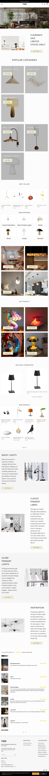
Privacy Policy (9, 774)
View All (24, 447)
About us (3, 761)
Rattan (40, 225)
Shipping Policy (41, 745)
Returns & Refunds (42, 750)
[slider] (19, 652)
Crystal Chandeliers (8, 225)
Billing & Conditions (42, 752)
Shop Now (36, 51)
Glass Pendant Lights (24, 225)
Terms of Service (41, 748)
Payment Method (42, 747)
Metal (9, 238)
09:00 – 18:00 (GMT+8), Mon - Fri (8, 766)
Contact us (3, 762)
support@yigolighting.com (7, 764)
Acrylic (24, 238)
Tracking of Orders (27, 743)
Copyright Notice (42, 756)
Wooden (40, 238)
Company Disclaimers (43, 754)
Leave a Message (27, 745)
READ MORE (36, 643)
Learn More (24, 22)
